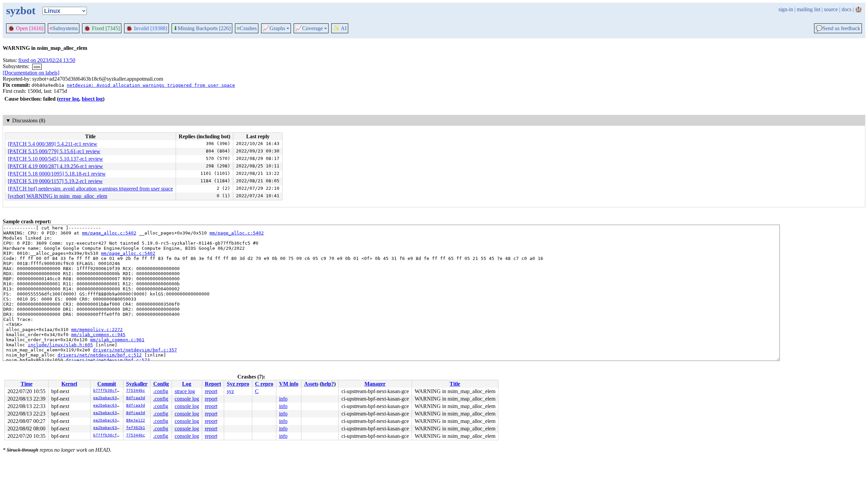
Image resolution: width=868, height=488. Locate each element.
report (211, 391)
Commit (106, 384)
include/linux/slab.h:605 (60, 344)
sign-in (785, 9)
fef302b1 (135, 428)
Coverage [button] (309, 28)
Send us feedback (838, 28)
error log (69, 99)
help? (327, 384)
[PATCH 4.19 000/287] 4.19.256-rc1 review (55, 166)
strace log (185, 391)
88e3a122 (135, 420)
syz (230, 391)
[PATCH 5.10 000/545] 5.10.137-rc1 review (55, 159)
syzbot (21, 10)
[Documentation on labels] (31, 73)
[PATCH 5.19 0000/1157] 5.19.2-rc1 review (55, 181)
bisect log (92, 99)
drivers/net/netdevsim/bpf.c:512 (100, 355)
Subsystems (64, 28)
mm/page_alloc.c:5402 (109, 233)
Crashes (247, 28)
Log (186, 384)
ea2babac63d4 (107, 398)
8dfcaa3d (135, 398)
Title (455, 384)
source (831, 9)
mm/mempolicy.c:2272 (97, 329)
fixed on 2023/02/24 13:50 (46, 60)
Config (161, 384)
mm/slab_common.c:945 (98, 334)
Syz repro (238, 384)
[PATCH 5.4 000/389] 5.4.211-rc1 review (52, 144)
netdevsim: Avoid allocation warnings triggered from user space (151, 85)
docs (846, 9)
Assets (311, 384)
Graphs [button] (274, 28)
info (283, 399)
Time (27, 384)
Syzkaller (136, 384)
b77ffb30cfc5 (107, 390)
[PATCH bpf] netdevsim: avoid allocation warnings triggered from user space (90, 188)
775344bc (135, 390)
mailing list (808, 9)
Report (213, 384)
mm (37, 66)
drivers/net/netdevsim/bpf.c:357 (135, 349)
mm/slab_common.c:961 (117, 339)
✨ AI (340, 28)
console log (187, 399)
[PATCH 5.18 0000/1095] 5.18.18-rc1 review (57, 174)
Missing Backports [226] (202, 28)
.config (160, 391)
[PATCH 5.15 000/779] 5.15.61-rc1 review (54, 151)
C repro (264, 384)
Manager (375, 384)
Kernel (69, 384)
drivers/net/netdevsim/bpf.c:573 (108, 360)
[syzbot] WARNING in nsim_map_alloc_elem (57, 196)
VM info (288, 384)
